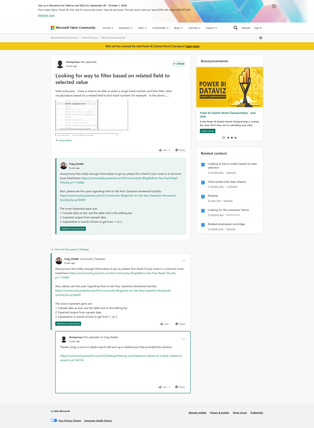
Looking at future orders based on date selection (232, 165)
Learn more (192, 46)
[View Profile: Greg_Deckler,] (63, 165)
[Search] (236, 28)
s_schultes (231, 186)
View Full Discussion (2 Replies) (72, 249)
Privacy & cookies (219, 412)
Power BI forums (90, 37)
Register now (46, 15)
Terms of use (240, 412)
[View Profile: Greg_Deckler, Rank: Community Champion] (59, 260)
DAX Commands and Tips (114, 37)
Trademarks (256, 412)
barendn (231, 229)
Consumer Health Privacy (98, 420)
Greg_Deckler (76, 163)
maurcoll (231, 172)
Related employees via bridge (226, 224)
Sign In (257, 27)
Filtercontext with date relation (227, 181)
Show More (65, 140)
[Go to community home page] (73, 28)
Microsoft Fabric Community (64, 37)
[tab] (228, 137)
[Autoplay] (224, 137)
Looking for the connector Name (228, 210)
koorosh (228, 200)
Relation (213, 195)
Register (246, 27)
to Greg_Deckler (109, 337)
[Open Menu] (260, 37)
